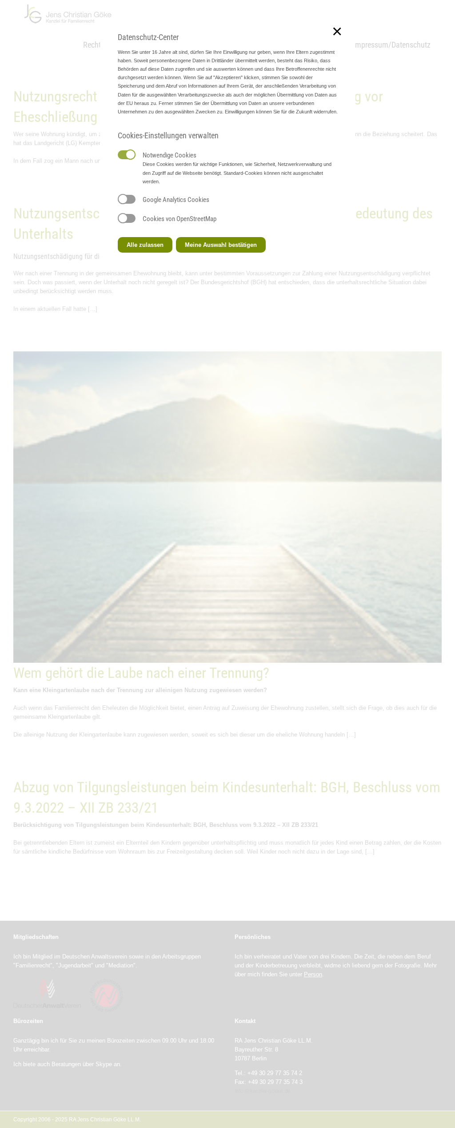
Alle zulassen (145, 245)
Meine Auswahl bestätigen (221, 245)
